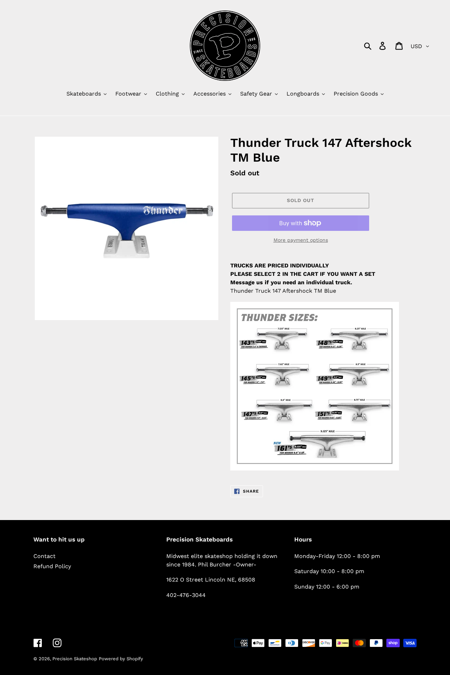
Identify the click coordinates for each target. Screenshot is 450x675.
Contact (44, 556)
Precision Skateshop (74, 658)
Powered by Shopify (121, 658)
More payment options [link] (301, 240)
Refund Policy (52, 566)
